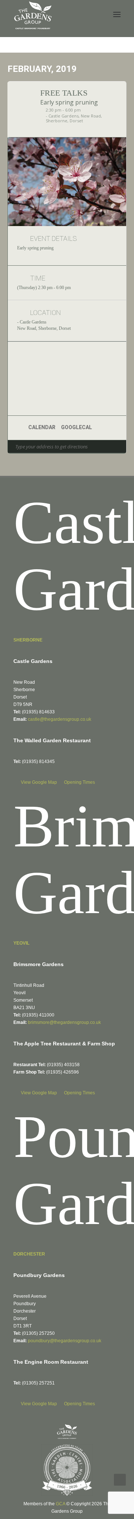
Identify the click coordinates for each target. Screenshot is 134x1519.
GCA (60, 1503)
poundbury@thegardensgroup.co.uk (64, 1340)
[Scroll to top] (120, 1479)
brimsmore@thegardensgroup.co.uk (64, 1022)
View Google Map (39, 782)
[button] (117, 14)
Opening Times (79, 782)
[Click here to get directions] (120, 446)
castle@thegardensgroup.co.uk (59, 719)
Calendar (41, 427)
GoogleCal (76, 427)
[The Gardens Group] (32, 4)
